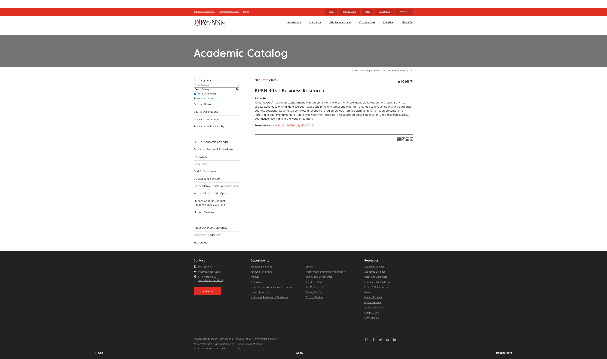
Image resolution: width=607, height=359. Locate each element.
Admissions (200, 156)
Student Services (204, 212)
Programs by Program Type (210, 126)
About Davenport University (210, 227)
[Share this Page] (403, 81)
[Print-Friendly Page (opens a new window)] (407, 81)
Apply (299, 352)
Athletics (388, 22)
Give (331, 11)
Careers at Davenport (375, 276)
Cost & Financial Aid (206, 171)
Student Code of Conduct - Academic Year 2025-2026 (210, 203)
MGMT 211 (307, 125)
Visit (367, 11)
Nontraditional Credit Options (212, 193)
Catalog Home (202, 104)
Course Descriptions (206, 111)
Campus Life (367, 22)
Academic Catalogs (374, 271)
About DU (407, 22)
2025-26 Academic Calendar (211, 141)
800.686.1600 (205, 266)
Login (246, 11)
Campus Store (371, 312)
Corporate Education (229, 11)
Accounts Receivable (261, 271)
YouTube (387, 339)
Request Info (349, 11)
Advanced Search (204, 98)
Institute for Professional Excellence (269, 297)
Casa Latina (201, 164)
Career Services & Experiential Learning (271, 287)
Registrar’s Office (314, 282)
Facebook (373, 339)
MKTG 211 (293, 125)
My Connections (372, 302)
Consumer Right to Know (377, 282)
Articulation (257, 282)
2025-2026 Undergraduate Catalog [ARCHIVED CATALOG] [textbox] (379, 70)
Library (309, 266)
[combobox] (381, 70)
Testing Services (314, 292)
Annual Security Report (206, 339)
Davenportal (226, 339)
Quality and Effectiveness (319, 276)
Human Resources (260, 292)
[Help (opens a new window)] (411, 81)
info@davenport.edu (209, 271)
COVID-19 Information (376, 287)
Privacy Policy (243, 339)
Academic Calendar (374, 266)
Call (100, 352)
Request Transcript (374, 307)
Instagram (366, 339)
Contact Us (207, 291)
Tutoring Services (314, 297)
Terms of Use (260, 339)
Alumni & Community (204, 11)
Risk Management (315, 287)
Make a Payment (373, 297)
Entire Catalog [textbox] (202, 85)
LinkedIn (394, 339)
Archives (255, 276)
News (367, 292)
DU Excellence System (207, 178)
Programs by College (206, 119)
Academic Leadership (207, 235)
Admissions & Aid (340, 22)
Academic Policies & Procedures (213, 149)
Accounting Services (261, 266)
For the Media (371, 317)
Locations (315, 22)
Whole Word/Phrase (207, 94)
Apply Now (384, 11)
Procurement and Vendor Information (325, 271)
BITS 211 (280, 125)
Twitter (380, 339)
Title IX (273, 339)
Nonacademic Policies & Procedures (216, 186)
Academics (294, 22)
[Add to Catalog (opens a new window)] (398, 81)
